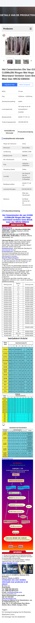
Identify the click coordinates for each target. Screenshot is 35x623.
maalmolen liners (8, 614)
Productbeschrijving (25, 132)
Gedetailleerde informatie (9, 132)
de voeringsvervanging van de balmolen (16, 612)
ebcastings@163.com (9, 594)
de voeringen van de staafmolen (13, 617)
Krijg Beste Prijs (9, 84)
